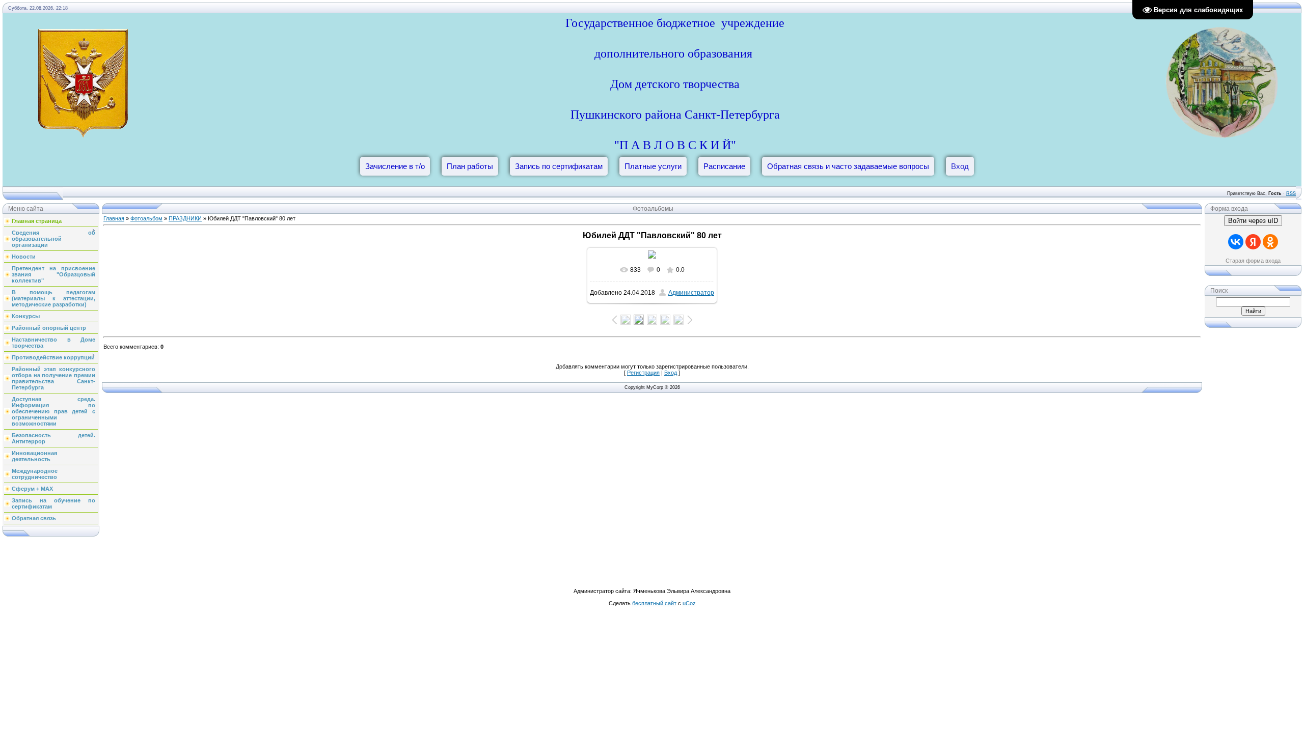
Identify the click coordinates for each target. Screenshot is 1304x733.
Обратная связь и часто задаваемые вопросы (848, 166)
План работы (470, 166)
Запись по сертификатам (559, 166)
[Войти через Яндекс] (1253, 241)
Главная (113, 218)
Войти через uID (1253, 220)
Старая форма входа (1253, 261)
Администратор (691, 292)
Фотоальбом (146, 218)
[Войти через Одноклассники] (1270, 241)
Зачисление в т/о (395, 166)
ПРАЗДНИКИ (185, 218)
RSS (1291, 193)
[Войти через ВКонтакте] (1235, 241)
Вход (960, 166)
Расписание (724, 166)
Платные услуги (653, 166)
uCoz (689, 603)
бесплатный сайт (654, 603)
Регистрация (643, 373)
